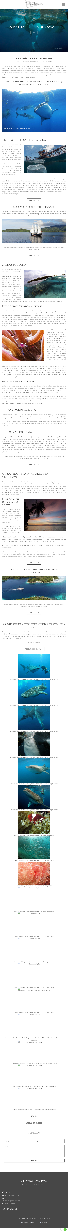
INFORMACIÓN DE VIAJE (55, 82)
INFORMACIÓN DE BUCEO (35, 82)
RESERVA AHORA (43, 85)
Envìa (35, 1160)
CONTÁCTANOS (34, 200)
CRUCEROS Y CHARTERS (27, 85)
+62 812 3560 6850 (10, 1203)
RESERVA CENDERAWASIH (34, 649)
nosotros (47, 1218)
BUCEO (7, 82)
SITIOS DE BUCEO (18, 82)
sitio (41, 1218)
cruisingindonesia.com (11, 1196)
